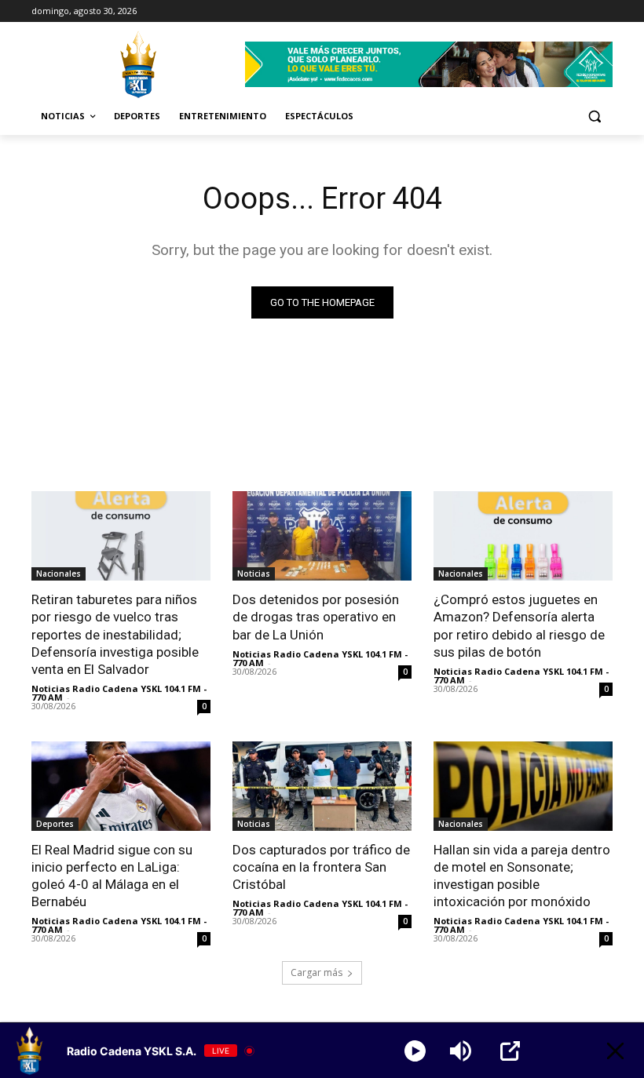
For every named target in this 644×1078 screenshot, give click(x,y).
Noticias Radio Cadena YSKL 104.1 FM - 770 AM (119, 693)
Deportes (55, 823)
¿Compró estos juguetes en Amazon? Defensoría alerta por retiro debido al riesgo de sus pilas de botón (519, 625)
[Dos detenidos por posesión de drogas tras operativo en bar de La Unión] (322, 536)
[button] (594, 116)
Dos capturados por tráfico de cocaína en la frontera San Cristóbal (321, 867)
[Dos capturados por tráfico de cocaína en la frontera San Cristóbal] (322, 786)
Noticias (253, 573)
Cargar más (316, 972)
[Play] (415, 1051)
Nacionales (58, 573)
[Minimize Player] (615, 1051)
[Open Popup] (510, 1051)
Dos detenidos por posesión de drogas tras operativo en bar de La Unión (315, 617)
